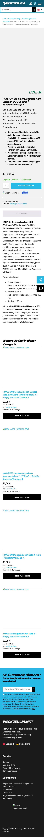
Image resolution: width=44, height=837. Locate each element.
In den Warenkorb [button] (22, 416)
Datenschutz (8, 789)
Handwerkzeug (14, 19)
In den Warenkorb (26, 185)
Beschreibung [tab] (22, 214)
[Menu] (39, 3)
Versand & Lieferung (11, 768)
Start (4, 19)
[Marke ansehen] (35, 93)
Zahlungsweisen (10, 771)
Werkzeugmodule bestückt (18, 204)
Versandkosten (11, 407)
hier (33, 709)
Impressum (7, 792)
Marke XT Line (9, 765)
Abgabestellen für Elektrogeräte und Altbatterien (18, 797)
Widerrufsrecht (9, 786)
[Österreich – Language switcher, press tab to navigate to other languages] (40, 9)
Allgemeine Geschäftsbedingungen (18, 784)
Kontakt (6, 762)
